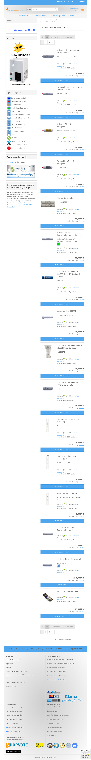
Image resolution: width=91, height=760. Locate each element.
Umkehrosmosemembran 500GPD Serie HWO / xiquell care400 (68, 274)
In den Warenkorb (62, 80)
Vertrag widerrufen (13, 751)
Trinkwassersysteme (57, 16)
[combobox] (56, 37)
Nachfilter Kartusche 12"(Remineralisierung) (67, 528)
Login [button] (71, 2)
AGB (7, 679)
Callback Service (11, 686)
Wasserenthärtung (24, 16)
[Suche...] (55, 9)
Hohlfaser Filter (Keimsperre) (69, 559)
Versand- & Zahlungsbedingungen (17, 671)
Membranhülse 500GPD (67, 311)
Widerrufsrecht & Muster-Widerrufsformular (20, 675)
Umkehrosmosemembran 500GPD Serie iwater (67, 383)
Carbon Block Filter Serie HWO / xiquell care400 (69, 88)
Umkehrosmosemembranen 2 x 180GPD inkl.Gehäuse (69, 346)
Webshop (38, 757)
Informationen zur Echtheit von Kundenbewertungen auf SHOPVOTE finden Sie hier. (19, 205)
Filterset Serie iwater (65, 198)
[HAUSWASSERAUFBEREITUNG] (14, 9)
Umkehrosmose (40, 16)
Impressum (9, 664)
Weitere (71, 16)
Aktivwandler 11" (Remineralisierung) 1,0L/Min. (69, 233)
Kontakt (8, 667)
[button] (61, 2)
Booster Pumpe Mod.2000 (67, 591)
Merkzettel (81, 2)
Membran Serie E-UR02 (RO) (68, 493)
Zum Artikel (62, 585)
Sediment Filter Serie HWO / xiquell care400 (68, 51)
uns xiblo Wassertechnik (14, 660)
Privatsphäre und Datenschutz (16, 682)
